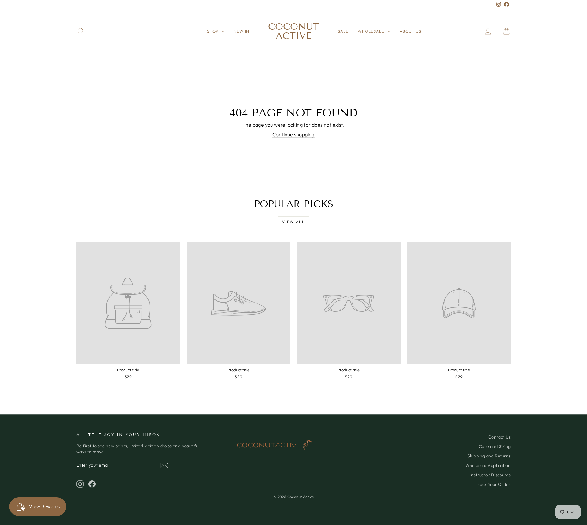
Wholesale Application (488, 465)
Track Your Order (493, 484)
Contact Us (499, 437)
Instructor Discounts (490, 475)
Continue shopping (293, 134)
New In (241, 31)
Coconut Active (293, 31)
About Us (411, 31)
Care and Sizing (495, 446)
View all (293, 221)
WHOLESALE (372, 31)
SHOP (213, 31)
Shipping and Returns (489, 456)
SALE (343, 31)
